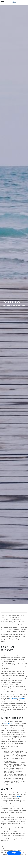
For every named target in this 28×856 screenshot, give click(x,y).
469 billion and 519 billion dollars (17, 698)
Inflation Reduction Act (9, 723)
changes (18, 796)
